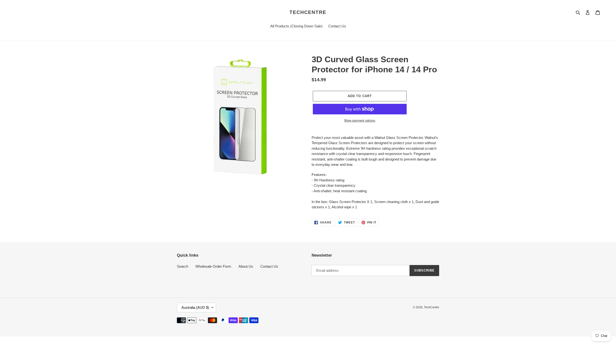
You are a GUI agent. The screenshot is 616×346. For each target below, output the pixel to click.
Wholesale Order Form (213, 266)
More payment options (359, 120)
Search (182, 266)
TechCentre (307, 12)
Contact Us (269, 266)
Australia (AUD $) (195, 307)
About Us (245, 266)
